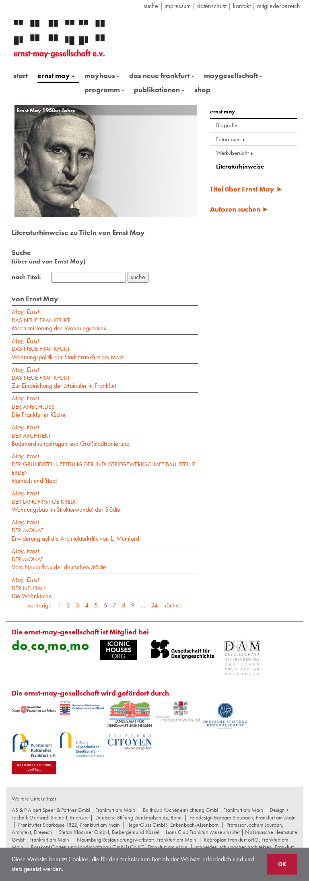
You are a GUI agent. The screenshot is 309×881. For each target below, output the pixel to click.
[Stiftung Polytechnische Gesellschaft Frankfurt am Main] (82, 744)
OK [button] (282, 864)
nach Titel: (26, 277)
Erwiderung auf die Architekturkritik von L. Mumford (75, 534)
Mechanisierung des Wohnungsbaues (59, 324)
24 (154, 605)
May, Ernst (25, 311)
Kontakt (242, 6)
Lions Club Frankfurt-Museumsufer (203, 832)
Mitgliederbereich (278, 6)
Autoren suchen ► (239, 209)
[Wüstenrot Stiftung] (34, 767)
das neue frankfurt (159, 75)
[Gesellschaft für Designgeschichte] (182, 649)
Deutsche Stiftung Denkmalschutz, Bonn (138, 817)
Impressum (178, 6)
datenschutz (212, 6)
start (20, 75)
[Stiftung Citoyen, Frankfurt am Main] (129, 741)
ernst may (53, 75)
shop (202, 89)
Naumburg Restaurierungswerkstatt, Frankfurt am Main (136, 839)
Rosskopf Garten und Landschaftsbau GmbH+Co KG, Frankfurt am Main (109, 846)
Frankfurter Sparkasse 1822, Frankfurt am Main (69, 824)
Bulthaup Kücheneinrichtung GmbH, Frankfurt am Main (203, 809)
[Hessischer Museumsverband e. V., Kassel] (177, 711)
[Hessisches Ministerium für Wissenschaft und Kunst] (82, 708)
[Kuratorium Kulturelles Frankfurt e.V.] (34, 745)
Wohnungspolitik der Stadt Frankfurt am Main (68, 353)
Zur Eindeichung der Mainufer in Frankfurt (64, 382)
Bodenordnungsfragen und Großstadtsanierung (71, 440)
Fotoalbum (228, 139)
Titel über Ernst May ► (246, 188)
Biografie (226, 125)
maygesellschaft (231, 75)
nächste (173, 605)
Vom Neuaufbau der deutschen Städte (59, 563)
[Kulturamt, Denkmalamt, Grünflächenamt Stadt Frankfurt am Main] (34, 709)
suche (151, 6)
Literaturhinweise (240, 167)
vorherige (39, 605)
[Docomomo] (52, 646)
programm (102, 89)
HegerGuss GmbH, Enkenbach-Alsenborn (172, 824)
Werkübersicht (232, 153)
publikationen (157, 89)
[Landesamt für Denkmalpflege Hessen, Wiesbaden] (129, 714)
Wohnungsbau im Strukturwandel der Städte (66, 506)
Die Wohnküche (32, 592)
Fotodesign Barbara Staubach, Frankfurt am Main (243, 817)
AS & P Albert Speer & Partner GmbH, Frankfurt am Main (73, 809)
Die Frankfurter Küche (39, 411)
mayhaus (99, 75)
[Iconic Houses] (118, 650)
